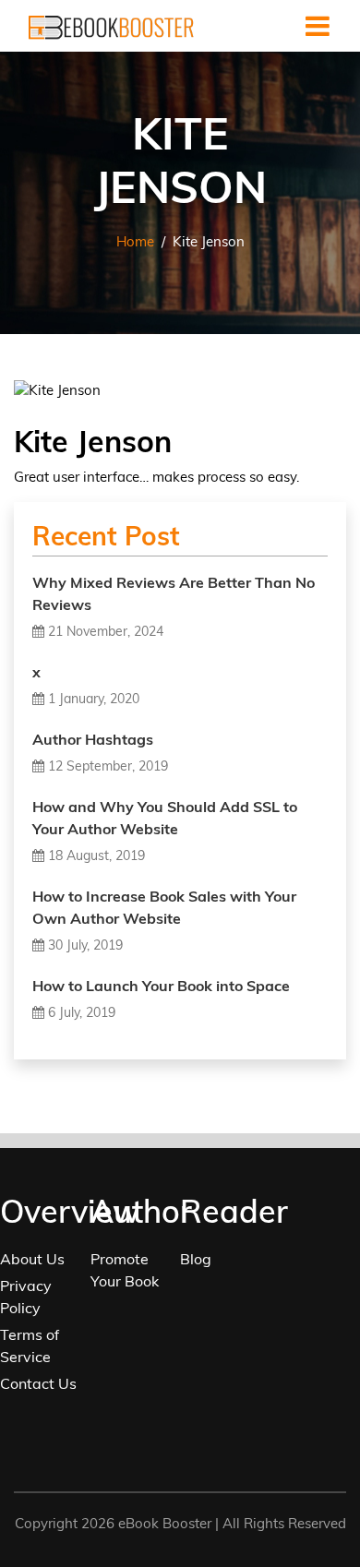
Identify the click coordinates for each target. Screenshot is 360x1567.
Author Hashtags (92, 739)
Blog (195, 1259)
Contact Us (38, 1383)
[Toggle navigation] (317, 26)
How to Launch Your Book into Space (161, 985)
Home (135, 241)
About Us (32, 1259)
